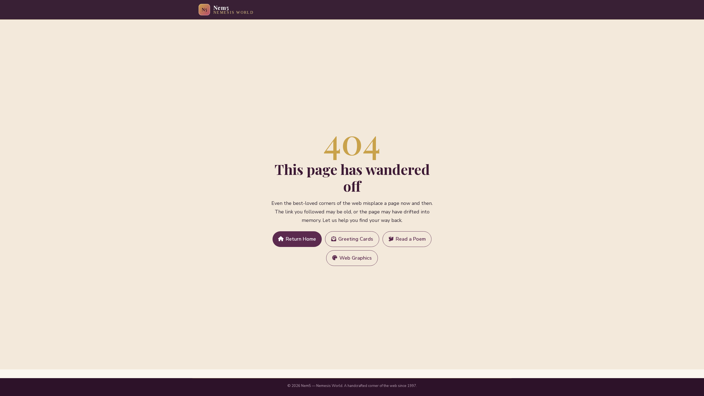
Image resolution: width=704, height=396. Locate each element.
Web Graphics (355, 258)
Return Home (301, 239)
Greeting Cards (355, 239)
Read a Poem (411, 239)
